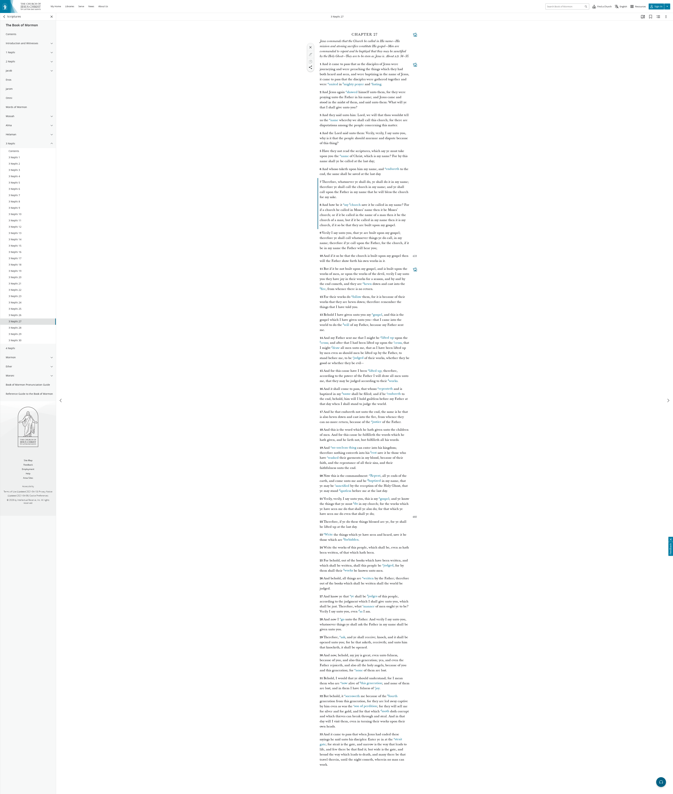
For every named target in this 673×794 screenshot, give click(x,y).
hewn (368, 284)
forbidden (351, 540)
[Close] (310, 47)
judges (372, 596)
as (361, 611)
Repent (375, 476)
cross (324, 343)
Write (329, 534)
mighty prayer (354, 84)
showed (352, 92)
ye (352, 596)
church (355, 205)
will (346, 325)
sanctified (342, 486)
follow (356, 297)
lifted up (388, 338)
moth (385, 711)
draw (336, 348)
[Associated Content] (415, 35)
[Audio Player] (661, 782)
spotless (345, 491)
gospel (377, 315)
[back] (4, 16)
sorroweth (352, 696)
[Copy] (310, 62)
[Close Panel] (52, 16)
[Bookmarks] (650, 17)
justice (376, 422)
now (345, 683)
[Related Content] (658, 17)
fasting (376, 84)
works (393, 381)
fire (323, 289)
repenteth (386, 389)
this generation (371, 683)
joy (377, 688)
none (359, 670)
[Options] (665, 17)
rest (374, 453)
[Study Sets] (642, 17)
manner (369, 606)
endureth (392, 169)
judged (358, 358)
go (342, 619)
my (346, 205)
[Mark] (310, 54)
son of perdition (365, 706)
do (356, 504)
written (368, 578)
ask (343, 637)
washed (333, 458)
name (334, 120)
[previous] (60, 400)
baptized (374, 481)
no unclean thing (344, 448)
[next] (668, 400)
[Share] (310, 67)
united (333, 84)
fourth (392, 696)
